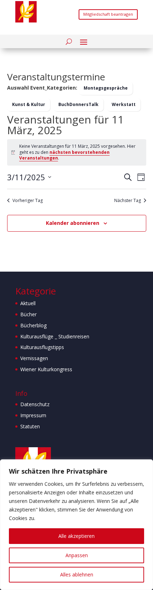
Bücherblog (33, 325)
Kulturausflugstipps (42, 347)
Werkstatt (124, 104)
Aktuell (28, 303)
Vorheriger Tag (27, 200)
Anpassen (76, 555)
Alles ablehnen (76, 574)
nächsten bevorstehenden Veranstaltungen (64, 155)
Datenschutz (34, 404)
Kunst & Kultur (28, 104)
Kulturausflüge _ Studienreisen (54, 336)
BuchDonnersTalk (78, 104)
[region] (76, 524)
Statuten (30, 426)
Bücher (28, 314)
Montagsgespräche (106, 88)
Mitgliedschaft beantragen (108, 14)
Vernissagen (34, 358)
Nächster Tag (127, 200)
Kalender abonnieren (72, 223)
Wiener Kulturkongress (46, 369)
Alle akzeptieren (76, 536)
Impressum (33, 415)
